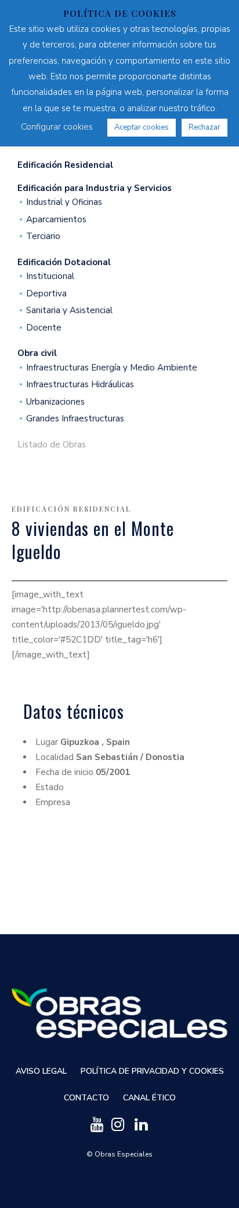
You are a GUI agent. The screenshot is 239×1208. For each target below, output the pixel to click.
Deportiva (46, 293)
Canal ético (149, 1097)
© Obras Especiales (119, 1154)
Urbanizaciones (55, 401)
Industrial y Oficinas (64, 202)
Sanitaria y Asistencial (69, 310)
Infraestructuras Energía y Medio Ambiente (111, 367)
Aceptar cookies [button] (141, 127)
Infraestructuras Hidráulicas (80, 384)
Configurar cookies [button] (57, 127)
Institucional (50, 276)
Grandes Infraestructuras (75, 418)
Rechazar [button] (204, 127)
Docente (43, 327)
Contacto (86, 1097)
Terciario (43, 236)
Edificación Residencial (71, 508)
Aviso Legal (41, 1071)
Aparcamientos (56, 219)
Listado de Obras (51, 444)
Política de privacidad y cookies (152, 1071)
